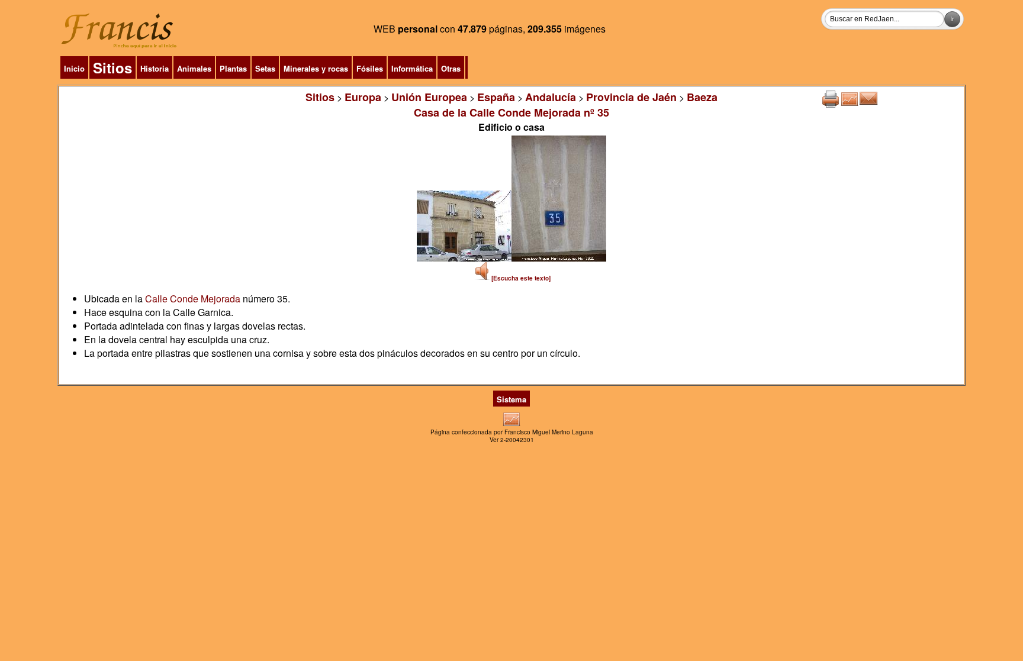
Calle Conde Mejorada (192, 298)
